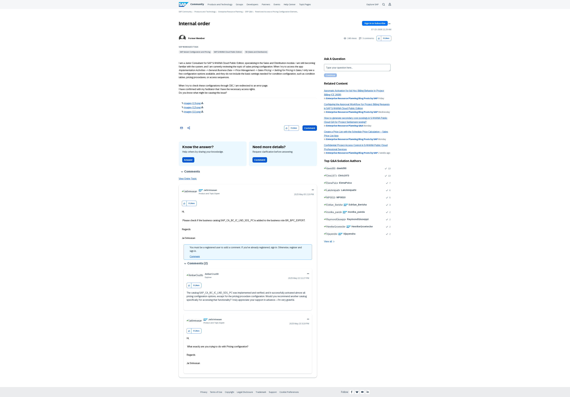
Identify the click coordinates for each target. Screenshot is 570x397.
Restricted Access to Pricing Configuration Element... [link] (276, 12)
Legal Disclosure (245, 392)
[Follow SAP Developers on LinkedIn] (367, 392)
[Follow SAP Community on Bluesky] (357, 392)
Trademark (261, 392)
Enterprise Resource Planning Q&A (344, 126)
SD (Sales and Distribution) (256, 52)
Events (277, 4)
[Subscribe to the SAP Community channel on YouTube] (362, 392)
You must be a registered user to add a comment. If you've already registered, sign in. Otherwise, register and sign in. (246, 249)
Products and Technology (220, 4)
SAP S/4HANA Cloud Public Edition (228, 52)
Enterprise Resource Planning (230, 12)
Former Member (196, 38)
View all (328, 241)
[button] (379, 38)
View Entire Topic (188, 178)
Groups (239, 4)
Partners (266, 4)
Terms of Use (216, 392)
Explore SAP (373, 4)
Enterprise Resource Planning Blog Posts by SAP (352, 98)
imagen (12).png (192, 107)
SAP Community (185, 12)
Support (273, 392)
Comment (309, 128)
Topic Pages (305, 4)
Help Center (290, 4)
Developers (252, 4)
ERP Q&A (248, 12)
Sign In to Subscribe (374, 23)
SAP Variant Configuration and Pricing (195, 52)
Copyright (229, 392)
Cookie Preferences (289, 392)
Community (197, 4)
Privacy (203, 392)
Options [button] (389, 24)
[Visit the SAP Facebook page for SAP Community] (351, 392)
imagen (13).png (192, 103)
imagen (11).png (192, 112)
